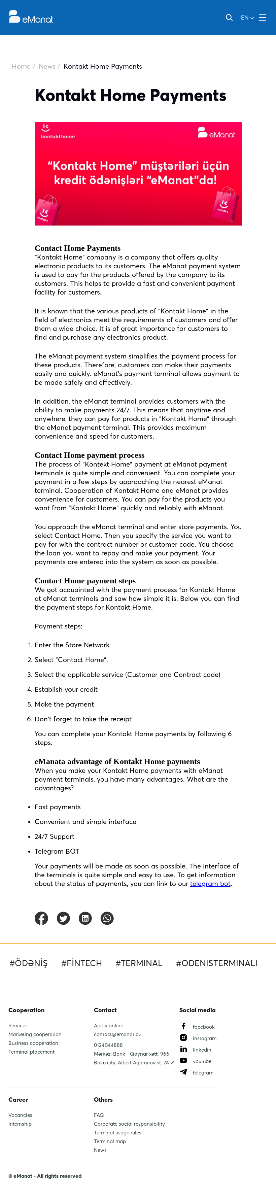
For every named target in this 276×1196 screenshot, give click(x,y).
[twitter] (63, 919)
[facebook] (41, 919)
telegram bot (210, 884)
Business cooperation (33, 1043)
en (245, 17)
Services (18, 1025)
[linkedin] (85, 919)
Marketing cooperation (35, 1034)
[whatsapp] (107, 919)
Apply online (108, 1025)
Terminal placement (31, 1052)
